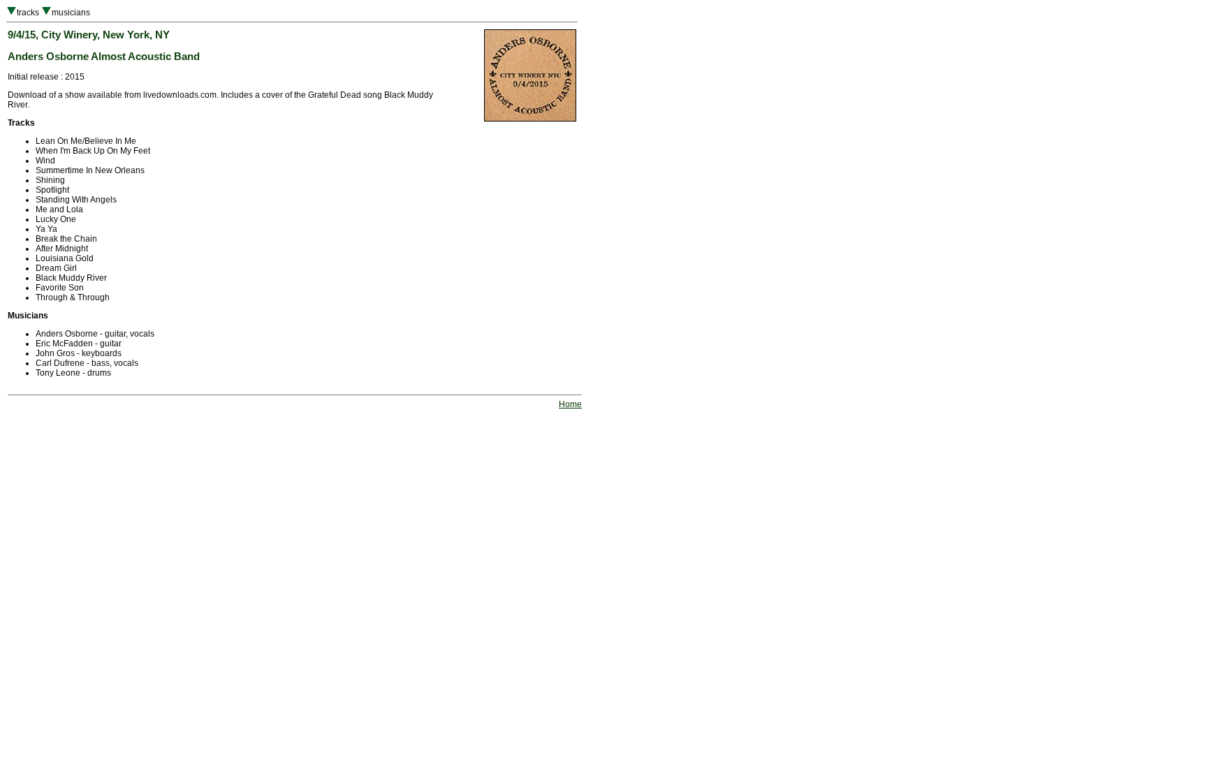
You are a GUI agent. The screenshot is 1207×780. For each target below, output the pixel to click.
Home (570, 404)
